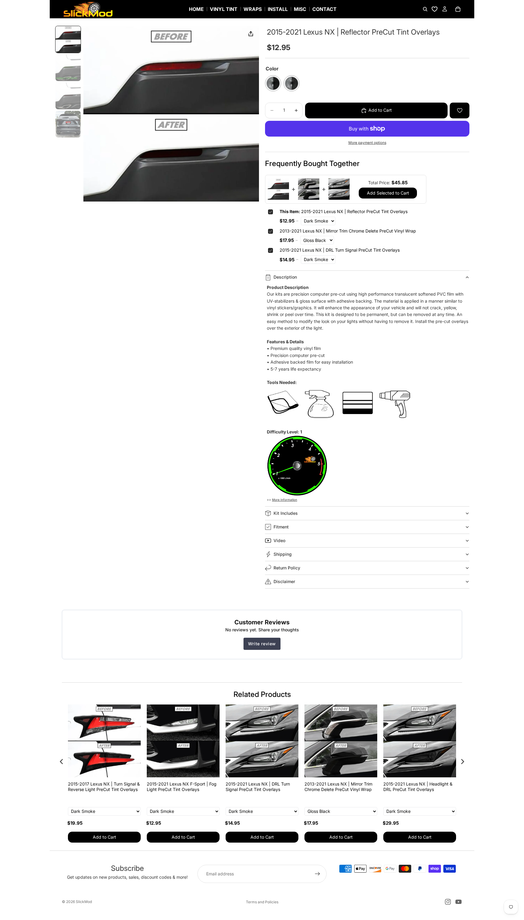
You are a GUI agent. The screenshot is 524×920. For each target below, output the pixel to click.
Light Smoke (292, 83)
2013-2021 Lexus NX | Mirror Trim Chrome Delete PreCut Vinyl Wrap (348, 230)
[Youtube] (458, 901)
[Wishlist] (434, 9)
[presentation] (61, 762)
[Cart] (458, 9)
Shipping (283, 554)
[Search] (425, 9)
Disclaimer (284, 581)
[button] (68, 39)
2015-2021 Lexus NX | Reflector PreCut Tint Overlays (344, 211)
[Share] (250, 34)
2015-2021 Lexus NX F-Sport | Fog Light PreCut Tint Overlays (182, 786)
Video (279, 540)
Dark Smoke (273, 83)
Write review (262, 643)
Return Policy (287, 567)
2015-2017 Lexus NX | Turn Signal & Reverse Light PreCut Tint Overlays (104, 786)
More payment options (367, 143)
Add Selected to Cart (388, 192)
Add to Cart (104, 837)
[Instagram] (448, 901)
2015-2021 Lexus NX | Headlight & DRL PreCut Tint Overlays (417, 786)
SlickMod (84, 901)
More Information (284, 499)
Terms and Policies (262, 902)
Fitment (281, 526)
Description (285, 277)
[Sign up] (317, 873)
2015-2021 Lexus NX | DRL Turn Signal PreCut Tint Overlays (340, 250)
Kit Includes (286, 513)
